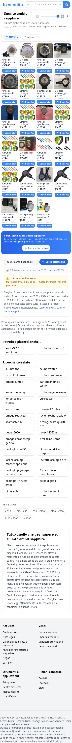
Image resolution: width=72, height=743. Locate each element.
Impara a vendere (49, 637)
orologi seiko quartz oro (52, 424)
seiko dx (5, 332)
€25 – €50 (22, 511)
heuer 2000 (13, 432)
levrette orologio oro (53, 460)
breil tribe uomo (50, 439)
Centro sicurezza (12, 687)
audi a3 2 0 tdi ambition (14, 350)
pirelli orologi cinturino (30, 328)
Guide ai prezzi (11, 632)
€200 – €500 (11, 518)
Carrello (7, 662)
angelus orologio (16, 392)
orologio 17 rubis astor (16, 483)
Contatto (43, 678)
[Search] (66, 4)
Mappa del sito (11, 691)
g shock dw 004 (45, 325)
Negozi (7, 657)
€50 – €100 (39, 511)
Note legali (9, 637)
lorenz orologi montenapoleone (16, 462)
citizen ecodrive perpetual (50, 451)
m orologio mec (16, 375)
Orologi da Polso (19, 26)
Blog (41, 687)
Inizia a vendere (48, 632)
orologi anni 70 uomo (45, 322)
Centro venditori (48, 646)
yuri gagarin (47, 398)
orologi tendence (51, 375)
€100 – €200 (57, 511)
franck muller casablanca (48, 472)
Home (7, 27)
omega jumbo (14, 382)
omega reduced (16, 415)
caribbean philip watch (50, 384)
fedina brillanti (26, 325)
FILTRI (12, 37)
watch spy (18, 332)
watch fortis (23, 322)
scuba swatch (48, 369)
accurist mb (13, 409)
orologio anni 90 (16, 449)
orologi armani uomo (49, 493)
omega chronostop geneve (18, 441)
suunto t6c (12, 369)
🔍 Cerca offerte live (53, 261)
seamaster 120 (15, 422)
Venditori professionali (51, 641)
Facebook (44, 683)
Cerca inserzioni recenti (52, 281)
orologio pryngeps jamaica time (17, 472)
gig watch (12, 491)
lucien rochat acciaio (53, 415)
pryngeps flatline (55, 328)
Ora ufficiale (9, 696)
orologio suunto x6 (52, 348)
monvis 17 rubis (50, 409)
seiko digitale (48, 481)
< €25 (8, 511)
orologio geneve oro (53, 392)
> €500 (27, 518)
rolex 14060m (48, 432)
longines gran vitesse (14, 401)
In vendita (13, 5)
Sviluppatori (9, 682)
